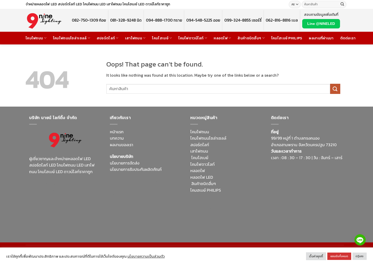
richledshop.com (205, 196)
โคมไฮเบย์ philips (286, 38)
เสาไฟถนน (133, 38)
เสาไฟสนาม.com (236, 196)
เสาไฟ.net (279, 215)
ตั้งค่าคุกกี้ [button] (316, 256)
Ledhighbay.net (152, 181)
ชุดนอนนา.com (284, 228)
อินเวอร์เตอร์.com (224, 210)
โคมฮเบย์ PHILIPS (205, 190)
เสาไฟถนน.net (122, 207)
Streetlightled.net (287, 221)
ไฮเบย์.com (148, 200)
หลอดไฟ (221, 38)
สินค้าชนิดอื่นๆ (249, 38)
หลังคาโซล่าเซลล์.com (231, 216)
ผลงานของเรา (121, 145)
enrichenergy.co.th (322, 221)
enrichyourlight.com (49, 190)
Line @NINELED (321, 24)
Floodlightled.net (305, 215)
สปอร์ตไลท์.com (124, 200)
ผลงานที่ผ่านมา (321, 38)
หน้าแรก (117, 132)
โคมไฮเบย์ (160, 38)
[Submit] (342, 4)
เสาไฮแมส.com (155, 188)
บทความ (117, 138)
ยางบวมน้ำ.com (235, 190)
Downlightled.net (125, 188)
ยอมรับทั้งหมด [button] (339, 256)
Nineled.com (170, 200)
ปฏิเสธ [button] (359, 256)
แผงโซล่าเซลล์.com (223, 203)
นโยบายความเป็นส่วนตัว (146, 256)
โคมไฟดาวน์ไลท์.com (72, 196)
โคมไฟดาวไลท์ (202, 164)
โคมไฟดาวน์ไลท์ (191, 38)
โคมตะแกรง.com (149, 207)
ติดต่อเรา (348, 38)
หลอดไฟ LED (201, 177)
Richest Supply (123, 181)
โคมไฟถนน (34, 38)
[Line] (360, 239)
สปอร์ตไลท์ (106, 38)
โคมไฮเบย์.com (71, 203)
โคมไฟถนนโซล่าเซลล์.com (62, 206)
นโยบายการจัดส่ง (124, 163)
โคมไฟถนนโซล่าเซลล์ (70, 38)
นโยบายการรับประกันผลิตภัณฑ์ (136, 169)
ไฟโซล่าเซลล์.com (147, 194)
